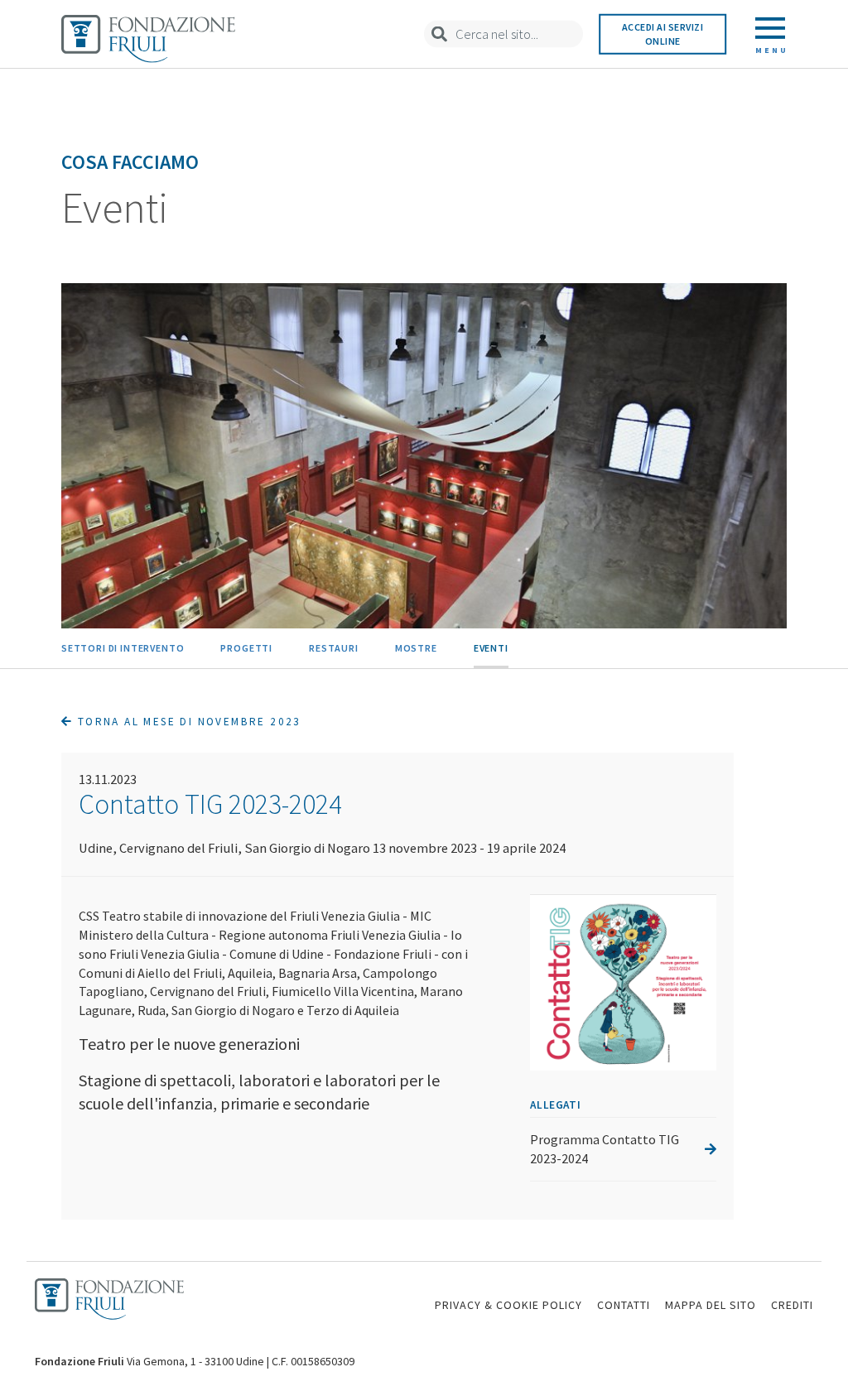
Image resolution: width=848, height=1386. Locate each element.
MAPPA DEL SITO (710, 1304)
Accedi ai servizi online (663, 34)
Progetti (246, 648)
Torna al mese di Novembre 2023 (187, 722)
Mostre (416, 648)
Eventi (491, 648)
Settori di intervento (122, 648)
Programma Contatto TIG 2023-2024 (604, 1149)
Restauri (334, 648)
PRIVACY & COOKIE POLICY (508, 1304)
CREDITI (792, 1304)
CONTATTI (623, 1304)
